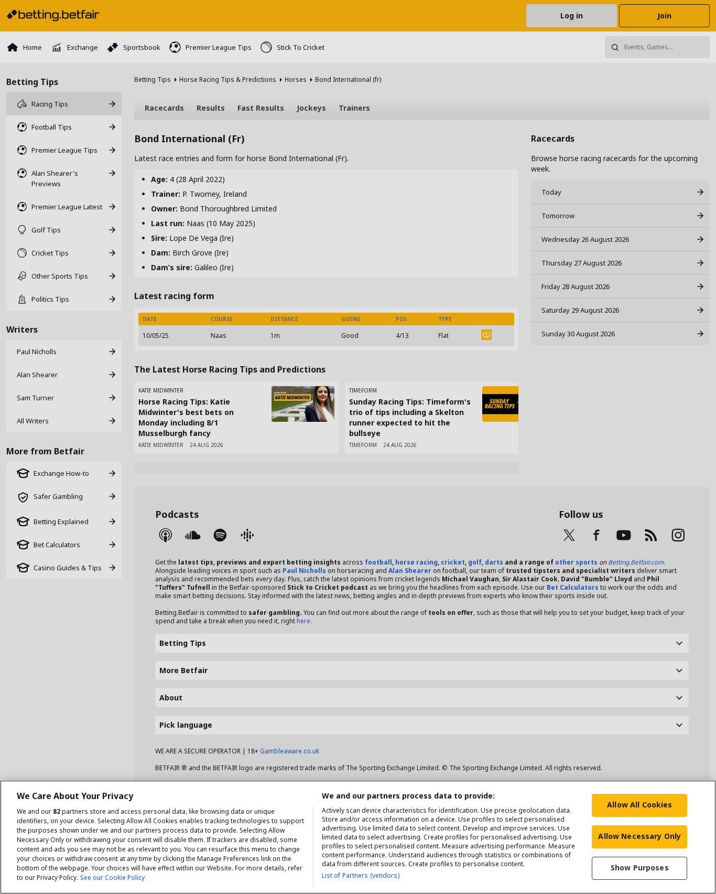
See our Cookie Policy (112, 877)
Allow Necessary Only (639, 836)
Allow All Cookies (639, 805)
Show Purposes (640, 867)
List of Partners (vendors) (360, 875)
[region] (358, 837)
